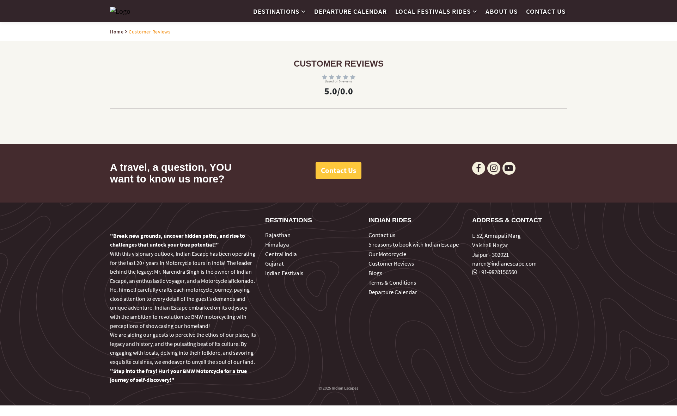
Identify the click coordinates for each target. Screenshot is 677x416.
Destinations (276, 11)
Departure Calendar (350, 11)
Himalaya (277, 244)
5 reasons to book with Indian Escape (413, 244)
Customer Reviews (391, 263)
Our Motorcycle (387, 254)
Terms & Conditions (392, 282)
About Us (502, 11)
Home (116, 32)
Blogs (375, 273)
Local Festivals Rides (433, 11)
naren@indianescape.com (504, 263)
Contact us (546, 11)
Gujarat (274, 263)
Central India (281, 254)
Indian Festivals (284, 273)
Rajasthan (278, 235)
